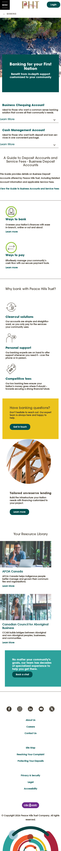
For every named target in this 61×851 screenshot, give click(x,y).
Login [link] (53, 4)
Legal (31, 782)
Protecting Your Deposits (31, 760)
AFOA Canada (12, 571)
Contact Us (30, 733)
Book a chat (22, 674)
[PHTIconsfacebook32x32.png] (9, 708)
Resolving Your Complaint (30, 754)
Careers (30, 726)
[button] (29, 119)
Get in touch (20, 426)
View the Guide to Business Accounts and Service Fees (29, 188)
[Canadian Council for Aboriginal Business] (25, 606)
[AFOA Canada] (25, 554)
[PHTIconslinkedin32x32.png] (30, 708)
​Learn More (8, 585)
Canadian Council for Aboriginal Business (25, 626)
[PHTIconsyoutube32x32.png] (41, 708)
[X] (51, 708)
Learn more (12, 231)
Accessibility (30, 788)
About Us (30, 720)
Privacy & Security (30, 775)
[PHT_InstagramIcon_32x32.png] (19, 708)
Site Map (30, 747)
